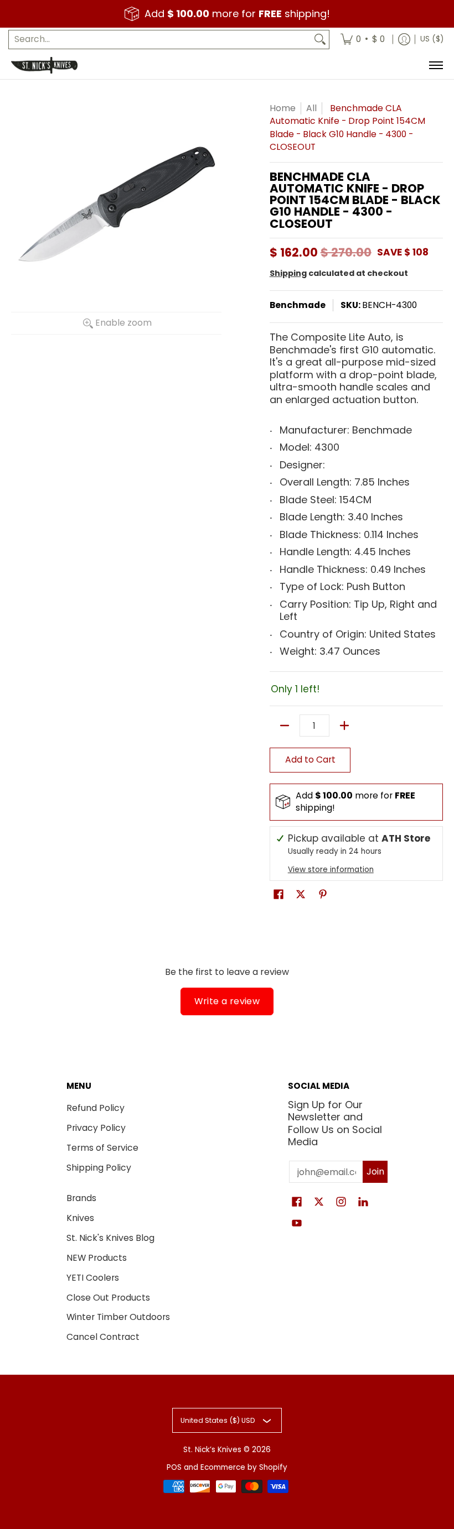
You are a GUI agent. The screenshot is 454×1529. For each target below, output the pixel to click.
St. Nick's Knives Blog (110, 1237)
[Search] (320, 39)
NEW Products (96, 1257)
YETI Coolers (92, 1277)
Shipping (288, 273)
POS (174, 1467)
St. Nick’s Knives (212, 1449)
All (311, 108)
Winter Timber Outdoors (118, 1317)
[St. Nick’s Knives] (44, 65)
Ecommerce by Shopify (243, 1467)
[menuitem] (362, 39)
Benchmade (298, 305)
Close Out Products (108, 1297)
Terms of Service (102, 1147)
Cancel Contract (103, 1336)
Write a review (227, 1001)
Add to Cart (310, 759)
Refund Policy (95, 1108)
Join (375, 1171)
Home (283, 108)
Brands (81, 1198)
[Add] (344, 725)
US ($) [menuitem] (431, 39)
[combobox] (160, 39)
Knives (80, 1218)
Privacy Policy (96, 1127)
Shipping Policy (98, 1167)
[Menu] (435, 65)
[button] (278, 895)
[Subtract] (285, 725)
